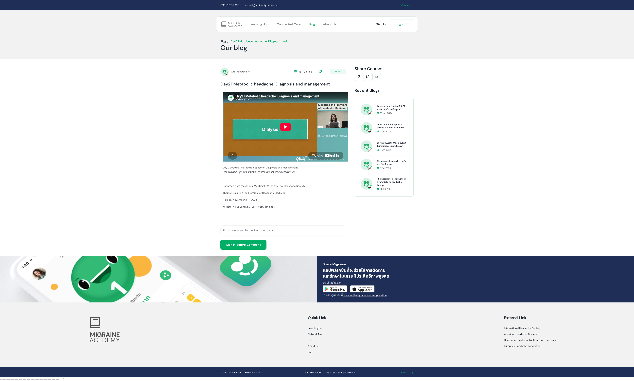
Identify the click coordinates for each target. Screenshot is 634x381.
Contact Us (407, 5)
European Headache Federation (522, 346)
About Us (329, 24)
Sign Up (402, 24)
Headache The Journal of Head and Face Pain (530, 340)
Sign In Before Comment (243, 245)
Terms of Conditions (231, 372)
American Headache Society (520, 334)
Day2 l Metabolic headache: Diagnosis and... (259, 41)
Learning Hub (259, 24)
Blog (312, 24)
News (338, 71)
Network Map (315, 334)
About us (313, 346)
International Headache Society (522, 328)
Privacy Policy (252, 372)
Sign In (381, 24)
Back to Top (407, 372)
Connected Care (289, 24)
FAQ (310, 352)
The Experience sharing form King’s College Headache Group (391, 181)
